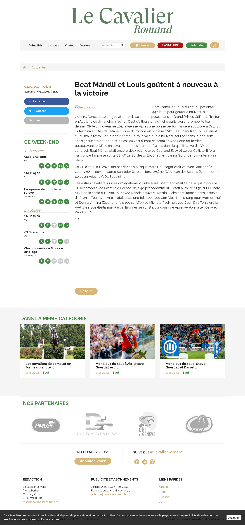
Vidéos (69, 45)
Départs (48, 166)
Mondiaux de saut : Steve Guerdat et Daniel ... (186, 365)
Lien (36, 120)
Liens (162, 492)
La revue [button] (53, 45)
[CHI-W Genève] (148, 424)
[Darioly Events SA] (97, 424)
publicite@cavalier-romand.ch (108, 494)
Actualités (35, 45)
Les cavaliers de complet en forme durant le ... (48, 365)
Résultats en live (60, 166)
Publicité (196, 45)
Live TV (66, 166)
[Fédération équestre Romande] (199, 424)
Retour (86, 291)
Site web (41, 166)
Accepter (234, 517)
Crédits (164, 486)
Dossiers (84, 45)
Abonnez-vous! (93, 461)
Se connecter (214, 45)
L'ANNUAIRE (170, 45)
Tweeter (39, 111)
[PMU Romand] (46, 424)
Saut (46, 372)
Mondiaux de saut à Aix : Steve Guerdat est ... (120, 365)
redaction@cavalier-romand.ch (40, 501)
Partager (38, 101)
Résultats (54, 166)
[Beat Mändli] (85, 107)
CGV (162, 502)
